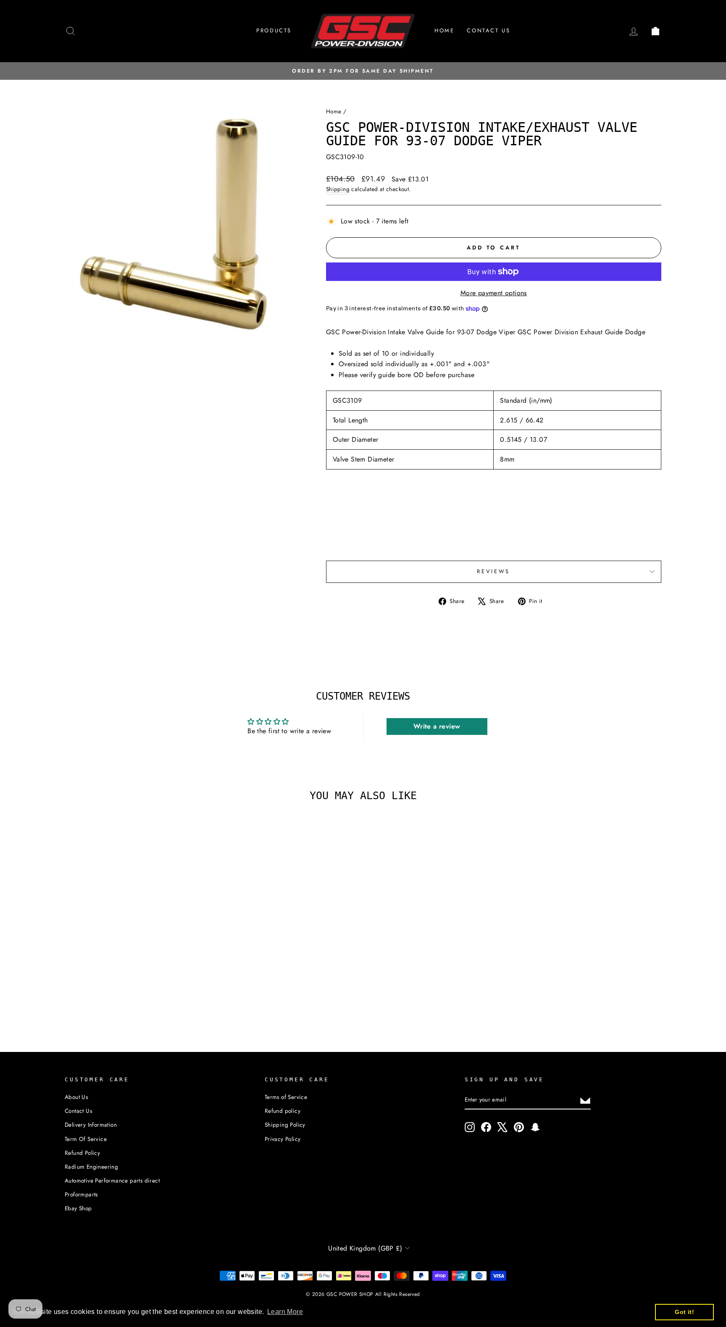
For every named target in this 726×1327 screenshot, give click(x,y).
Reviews (493, 571)
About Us (76, 1097)
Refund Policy (82, 1153)
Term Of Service (86, 1139)
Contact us (488, 30)
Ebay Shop (78, 1208)
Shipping (338, 189)
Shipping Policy (285, 1124)
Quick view (135, 953)
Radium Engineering (91, 1166)
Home (444, 30)
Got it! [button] (684, 1312)
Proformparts (81, 1194)
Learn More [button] (285, 1311)
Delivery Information (91, 1124)
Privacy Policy (283, 1139)
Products (274, 30)
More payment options (493, 293)
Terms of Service (286, 1097)
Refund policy (282, 1111)
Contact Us (78, 1111)
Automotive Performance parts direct (112, 1180)
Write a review (436, 726)
